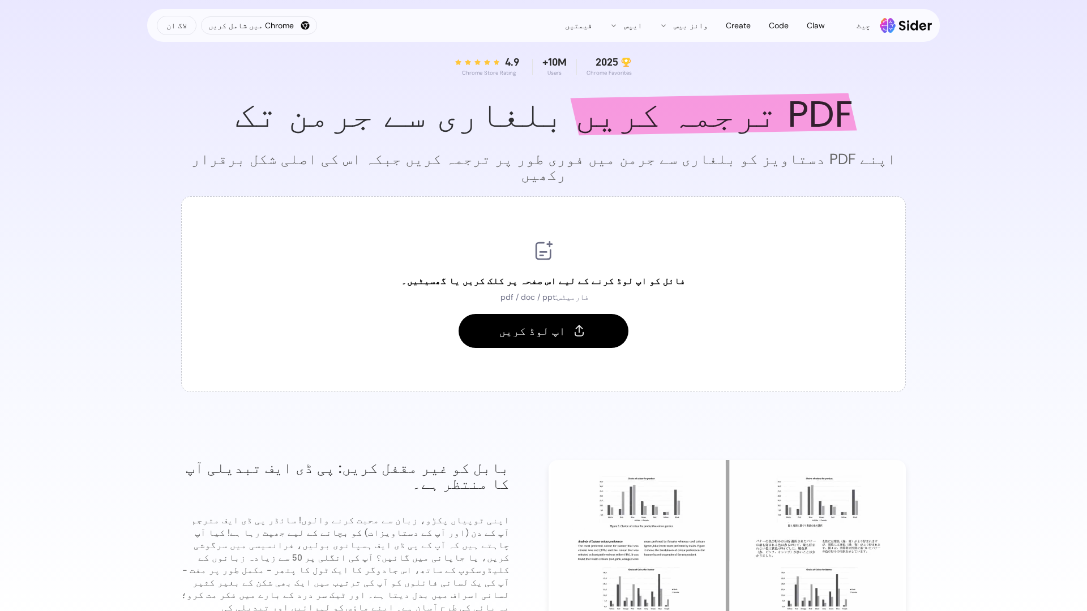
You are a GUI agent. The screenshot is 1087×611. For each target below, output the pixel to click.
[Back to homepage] (906, 25)
